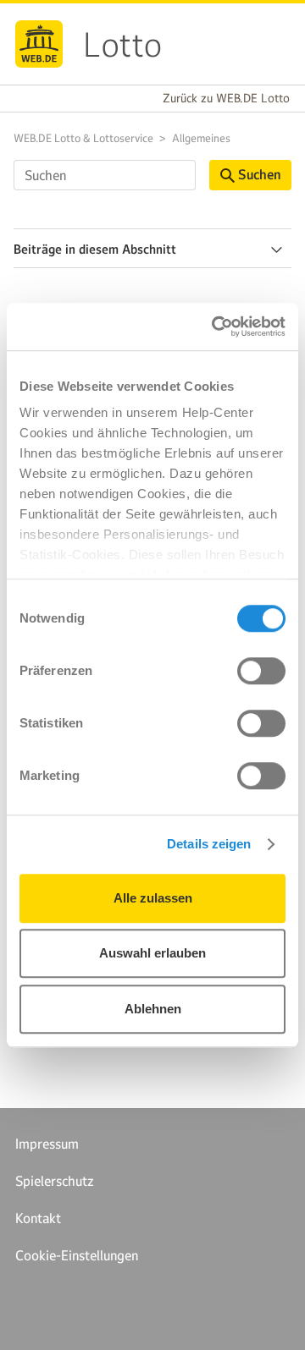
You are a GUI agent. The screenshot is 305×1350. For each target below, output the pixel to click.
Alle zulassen (153, 898)
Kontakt (38, 1218)
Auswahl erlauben (152, 953)
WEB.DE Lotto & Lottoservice (83, 138)
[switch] (261, 670)
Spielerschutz (54, 1180)
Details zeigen (209, 844)
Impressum (47, 1143)
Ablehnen (153, 1009)
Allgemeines (201, 138)
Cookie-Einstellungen (76, 1255)
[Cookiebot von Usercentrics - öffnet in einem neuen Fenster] (215, 327)
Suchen (259, 175)
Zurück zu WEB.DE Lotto (226, 98)
